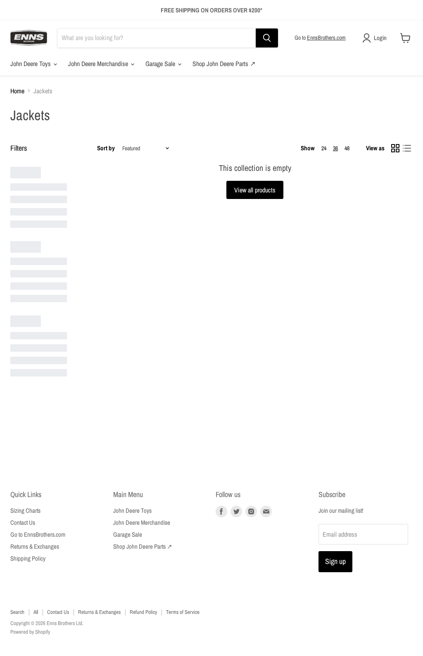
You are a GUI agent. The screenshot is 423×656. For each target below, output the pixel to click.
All (35, 612)
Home (17, 91)
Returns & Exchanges (34, 546)
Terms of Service (183, 612)
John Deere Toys (31, 63)
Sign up (335, 561)
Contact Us (22, 522)
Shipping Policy (27, 558)
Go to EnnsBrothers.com (37, 534)
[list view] (407, 148)
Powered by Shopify (30, 631)
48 (347, 148)
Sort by (106, 148)
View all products (255, 189)
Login (380, 37)
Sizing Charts (25, 510)
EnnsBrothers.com (326, 37)
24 (323, 148)
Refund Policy (143, 612)
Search (17, 612)
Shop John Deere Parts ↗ (223, 63)
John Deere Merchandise (99, 63)
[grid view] (395, 148)
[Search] (267, 37)
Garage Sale (161, 63)
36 (335, 148)
